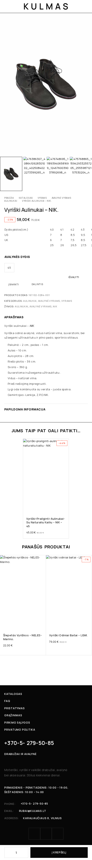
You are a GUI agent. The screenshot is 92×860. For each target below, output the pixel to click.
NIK (55, 306)
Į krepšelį (59, 852)
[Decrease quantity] (7, 852)
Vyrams (42, 197)
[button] (65, 506)
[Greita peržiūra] (26, 449)
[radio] (9, 267)
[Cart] (86, 6)
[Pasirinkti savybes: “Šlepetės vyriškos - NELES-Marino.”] (42, 622)
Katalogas (26, 197)
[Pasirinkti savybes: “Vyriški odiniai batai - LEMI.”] (88, 622)
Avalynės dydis (17, 257)
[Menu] (7, 6)
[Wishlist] (26, 443)
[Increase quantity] (25, 852)
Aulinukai (10, 200)
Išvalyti (73, 277)
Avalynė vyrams (61, 197)
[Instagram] (46, 833)
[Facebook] (34, 833)
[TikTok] (57, 833)
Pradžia (9, 197)
